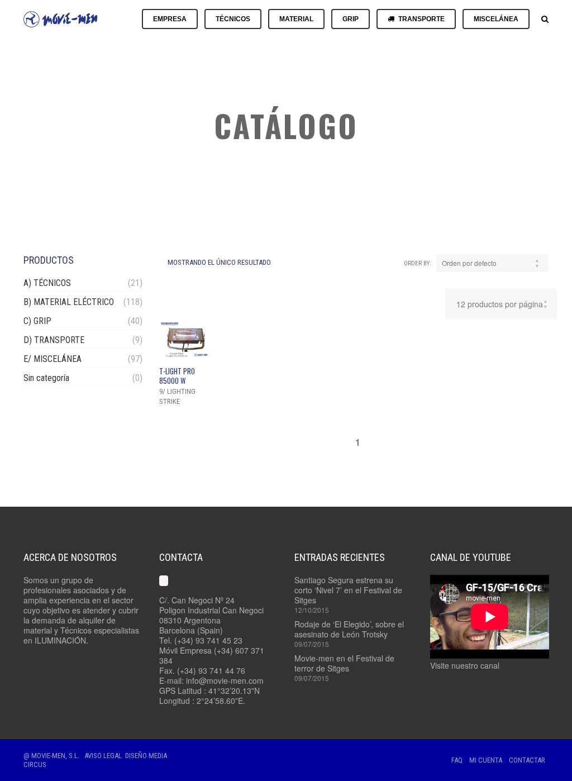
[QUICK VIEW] (185, 339)
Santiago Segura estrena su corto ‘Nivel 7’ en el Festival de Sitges (348, 590)
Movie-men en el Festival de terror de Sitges (344, 663)
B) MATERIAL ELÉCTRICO (68, 302)
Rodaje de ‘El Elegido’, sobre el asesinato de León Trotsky (349, 629)
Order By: (417, 263)
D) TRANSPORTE (53, 340)
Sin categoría (46, 378)
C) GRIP (37, 321)
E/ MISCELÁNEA (52, 359)
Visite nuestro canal (464, 665)
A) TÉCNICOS (47, 283)
